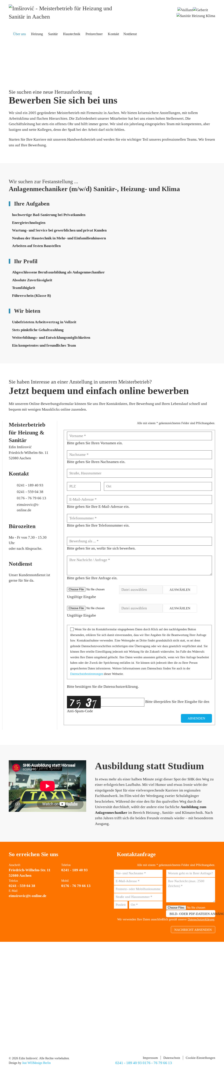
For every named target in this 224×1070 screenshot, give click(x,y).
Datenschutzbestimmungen (86, 674)
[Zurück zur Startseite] (63, 12)
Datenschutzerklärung (201, 919)
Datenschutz (171, 1058)
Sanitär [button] (53, 34)
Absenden (196, 718)
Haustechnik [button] (71, 34)
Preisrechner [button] (94, 34)
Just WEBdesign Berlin (36, 1063)
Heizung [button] (37, 34)
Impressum (150, 1058)
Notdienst (130, 34)
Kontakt (113, 34)
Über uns (19, 34)
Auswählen (180, 589)
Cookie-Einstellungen (200, 1058)
